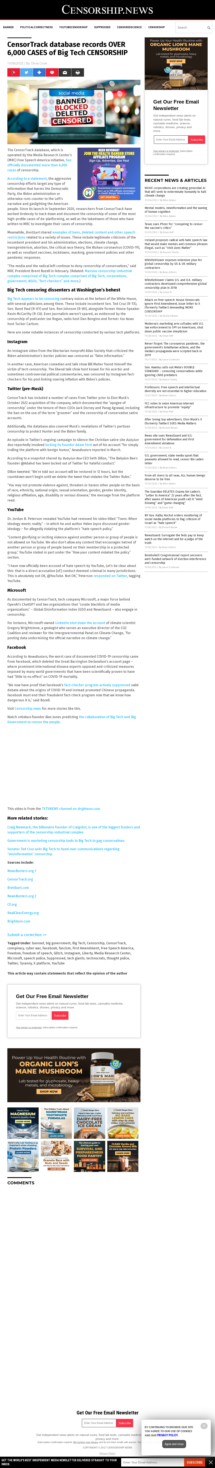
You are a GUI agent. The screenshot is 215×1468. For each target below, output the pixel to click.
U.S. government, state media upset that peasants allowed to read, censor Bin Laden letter (174, 459)
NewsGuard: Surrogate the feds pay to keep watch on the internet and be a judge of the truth (174, 539)
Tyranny (26, 963)
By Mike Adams (168, 200)
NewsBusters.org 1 (21, 871)
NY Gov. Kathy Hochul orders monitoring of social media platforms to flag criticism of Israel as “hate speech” (173, 519)
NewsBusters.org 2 (21, 896)
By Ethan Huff (166, 232)
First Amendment (85, 948)
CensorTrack (116, 943)
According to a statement (27, 179)
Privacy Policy (107, 1453)
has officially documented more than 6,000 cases (39, 165)
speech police (34, 958)
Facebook (49, 948)
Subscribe (195, 1462)
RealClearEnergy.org (23, 913)
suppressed (102, 27)
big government (58, 943)
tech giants (76, 958)
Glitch (58, 953)
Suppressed (56, 958)
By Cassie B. (166, 292)
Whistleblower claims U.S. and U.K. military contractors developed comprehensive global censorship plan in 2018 (176, 283)
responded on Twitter (110, 576)
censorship (156, 27)
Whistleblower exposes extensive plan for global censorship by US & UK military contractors (173, 263)
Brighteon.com (18, 921)
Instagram (72, 953)
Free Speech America (117, 948)
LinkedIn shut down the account (80, 623)
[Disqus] (73, 1241)
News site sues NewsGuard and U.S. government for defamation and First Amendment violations (169, 439)
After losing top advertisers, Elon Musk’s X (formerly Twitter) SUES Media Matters (173, 421)
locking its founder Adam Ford (68, 445)
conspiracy (15, 948)
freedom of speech (37, 953)
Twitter (12, 963)
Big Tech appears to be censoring (33, 299)
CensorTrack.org (20, 879)
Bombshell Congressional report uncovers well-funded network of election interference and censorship (175, 559)
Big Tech (78, 943)
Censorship (96, 943)
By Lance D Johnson (169, 359)
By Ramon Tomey (168, 379)
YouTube (58, 963)
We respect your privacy (85, 1442)
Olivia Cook (39, 63)
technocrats (95, 958)
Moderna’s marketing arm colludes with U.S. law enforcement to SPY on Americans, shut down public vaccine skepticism (174, 327)
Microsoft (14, 958)
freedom (14, 953)
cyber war (33, 948)
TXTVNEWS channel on (71, 809)
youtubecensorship (73, 27)
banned (8, 27)
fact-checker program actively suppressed (97, 685)
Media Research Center (112, 953)
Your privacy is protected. (29, 1027)
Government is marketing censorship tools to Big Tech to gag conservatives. (66, 841)
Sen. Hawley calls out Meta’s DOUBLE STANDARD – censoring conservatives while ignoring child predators (174, 371)
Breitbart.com (18, 888)
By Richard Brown (169, 316)
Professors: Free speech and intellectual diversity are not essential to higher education (175, 389)
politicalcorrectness (36, 27)
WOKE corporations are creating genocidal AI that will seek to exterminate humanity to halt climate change (175, 191)
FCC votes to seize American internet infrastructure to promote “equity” (169, 405)
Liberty (87, 953)
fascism (65, 948)
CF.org (12, 905)
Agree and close (174, 1444)
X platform (42, 963)
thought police (118, 958)
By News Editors (168, 272)
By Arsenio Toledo (169, 252)
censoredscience (129, 27)
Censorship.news (28, 709)
